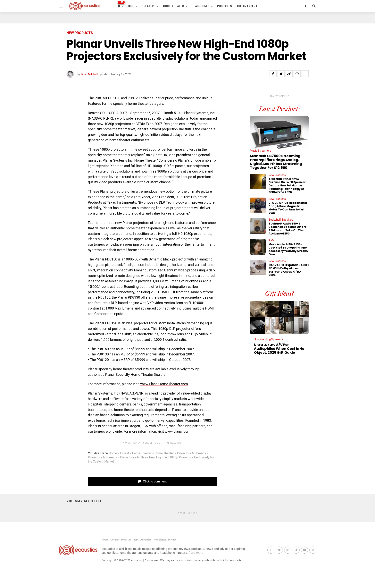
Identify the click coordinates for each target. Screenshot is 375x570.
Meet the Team (129, 539)
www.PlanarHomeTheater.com (164, 384)
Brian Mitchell (89, 74)
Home (113, 453)
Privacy (172, 539)
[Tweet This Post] (281, 73)
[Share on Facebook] (273, 73)
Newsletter (160, 539)
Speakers (148, 6)
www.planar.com (177, 431)
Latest (124, 453)
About (105, 539)
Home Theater (173, 6)
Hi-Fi (131, 6)
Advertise (146, 539)
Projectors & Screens (191, 453)
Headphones (201, 6)
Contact (114, 539)
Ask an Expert (247, 6)
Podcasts (224, 6)
